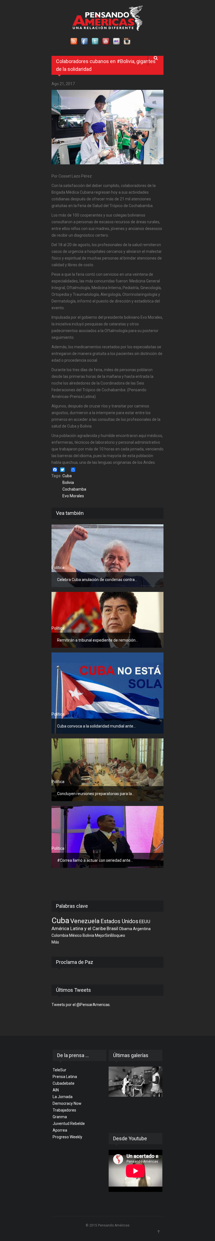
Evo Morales (73, 496)
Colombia (60, 935)
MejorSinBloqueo (110, 935)
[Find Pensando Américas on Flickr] (117, 41)
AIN (56, 1090)
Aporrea (60, 1130)
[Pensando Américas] (108, 18)
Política (58, 567)
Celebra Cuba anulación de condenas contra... (97, 579)
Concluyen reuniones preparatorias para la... (95, 793)
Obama (125, 928)
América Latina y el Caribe (79, 928)
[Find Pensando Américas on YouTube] (106, 41)
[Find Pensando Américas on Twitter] (95, 41)
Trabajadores (64, 1110)
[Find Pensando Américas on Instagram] (127, 41)
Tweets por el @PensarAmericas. (81, 1004)
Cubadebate (63, 1083)
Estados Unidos (119, 921)
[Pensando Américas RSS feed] (74, 41)
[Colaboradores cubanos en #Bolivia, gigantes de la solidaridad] (107, 127)
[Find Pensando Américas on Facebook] (85, 41)
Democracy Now (67, 1103)
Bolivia (68, 482)
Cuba (67, 476)
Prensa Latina (65, 1076)
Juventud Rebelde (69, 1123)
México (75, 935)
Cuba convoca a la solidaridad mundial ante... (96, 726)
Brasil (112, 928)
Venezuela (85, 921)
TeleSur (59, 1070)
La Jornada (63, 1096)
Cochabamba (74, 489)
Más (55, 942)
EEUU (144, 921)
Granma (60, 1117)
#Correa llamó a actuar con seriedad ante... (95, 860)
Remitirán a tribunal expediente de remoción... (97, 640)
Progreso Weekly (67, 1137)
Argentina (142, 928)
